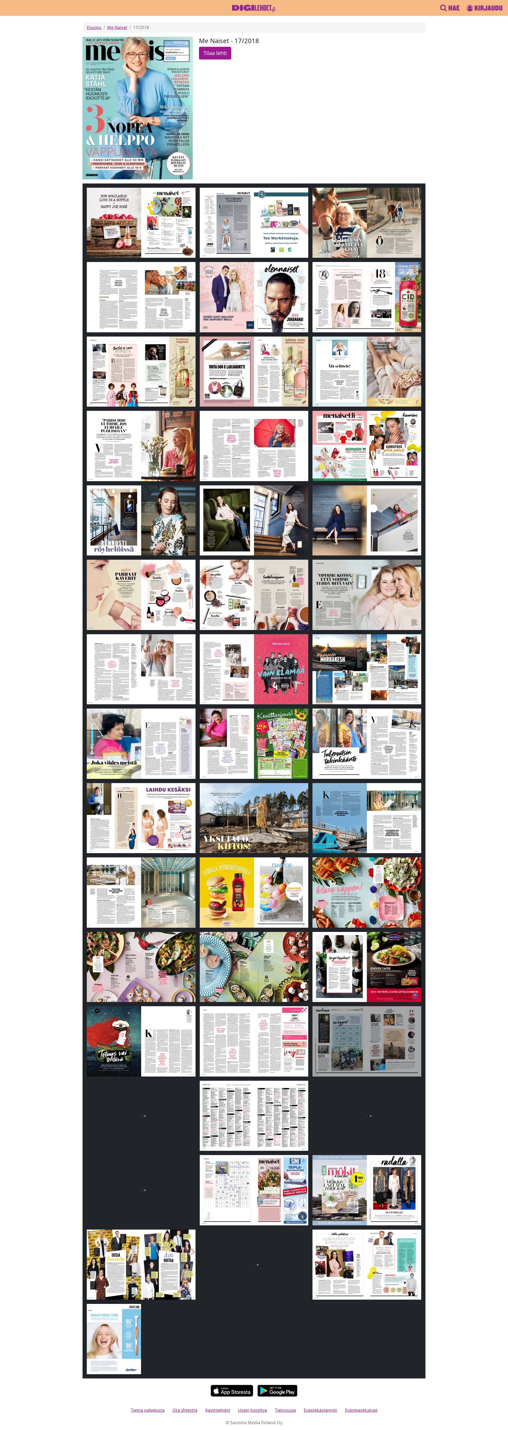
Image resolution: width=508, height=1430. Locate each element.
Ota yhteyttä (185, 1410)
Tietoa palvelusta (148, 1410)
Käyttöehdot (217, 1410)
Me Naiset (117, 27)
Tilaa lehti (215, 53)
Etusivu (94, 27)
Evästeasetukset (361, 1410)
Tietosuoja (285, 1410)
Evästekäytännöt (320, 1410)
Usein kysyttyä (252, 1410)
